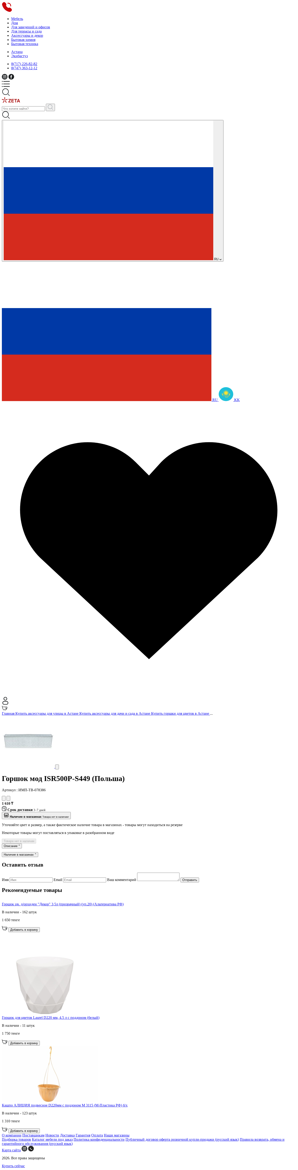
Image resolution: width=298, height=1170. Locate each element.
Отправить (189, 880)
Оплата (97, 1135)
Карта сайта (11, 1150)
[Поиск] (50, 107)
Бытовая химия (23, 40)
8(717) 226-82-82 (24, 64)
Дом (14, 23)
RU (216, 259)
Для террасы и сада (26, 31)
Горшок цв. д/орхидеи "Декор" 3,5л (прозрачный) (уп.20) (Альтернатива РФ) (63, 904)
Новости (52, 1135)
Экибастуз (19, 56)
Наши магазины (116, 1135)
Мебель (17, 19)
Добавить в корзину (24, 929)
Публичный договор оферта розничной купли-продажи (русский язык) (182, 1139)
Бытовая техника (24, 44)
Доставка (67, 1135)
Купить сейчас (13, 1166)
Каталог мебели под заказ (52, 1139)
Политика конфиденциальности (99, 1139)
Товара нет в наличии (19, 841)
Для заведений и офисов (30, 27)
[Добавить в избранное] (4, 798)
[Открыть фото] (57, 766)
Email (58, 880)
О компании (11, 1135)
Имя (6, 880)
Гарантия (83, 1135)
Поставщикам (33, 1135)
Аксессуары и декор (27, 35)
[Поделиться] (8, 798)
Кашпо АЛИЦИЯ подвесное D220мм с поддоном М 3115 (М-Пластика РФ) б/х (65, 1105)
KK (236, 400)
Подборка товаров (16, 1139)
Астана (17, 52)
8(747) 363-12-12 (24, 68)
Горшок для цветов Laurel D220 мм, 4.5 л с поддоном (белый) (50, 1018)
